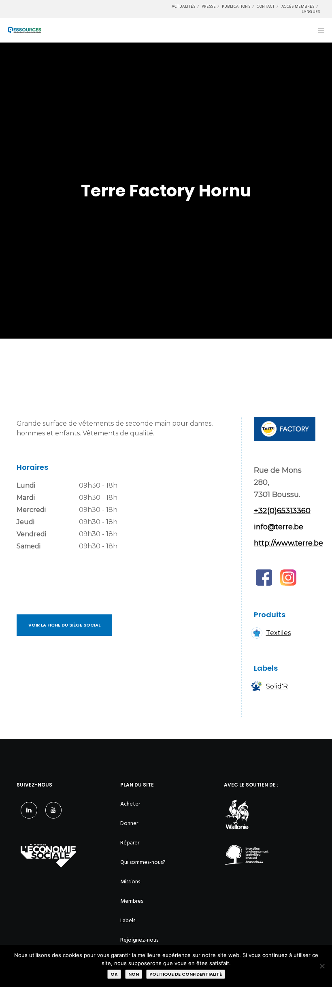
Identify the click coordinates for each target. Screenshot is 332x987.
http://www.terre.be (288, 543)
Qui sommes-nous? (143, 862)
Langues (311, 12)
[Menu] (318, 30)
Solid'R (277, 686)
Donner (129, 823)
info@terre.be (278, 526)
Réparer (129, 842)
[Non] (322, 966)
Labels (127, 920)
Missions (130, 881)
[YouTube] (53, 810)
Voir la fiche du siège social (64, 625)
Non (133, 974)
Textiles (278, 633)
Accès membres (298, 6)
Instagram (288, 577)
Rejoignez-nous (139, 939)
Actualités (183, 6)
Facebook (264, 577)
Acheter (130, 803)
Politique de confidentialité (185, 974)
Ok (114, 974)
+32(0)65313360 (282, 510)
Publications (236, 6)
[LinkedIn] (29, 810)
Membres (131, 901)
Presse (208, 6)
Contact (266, 6)
